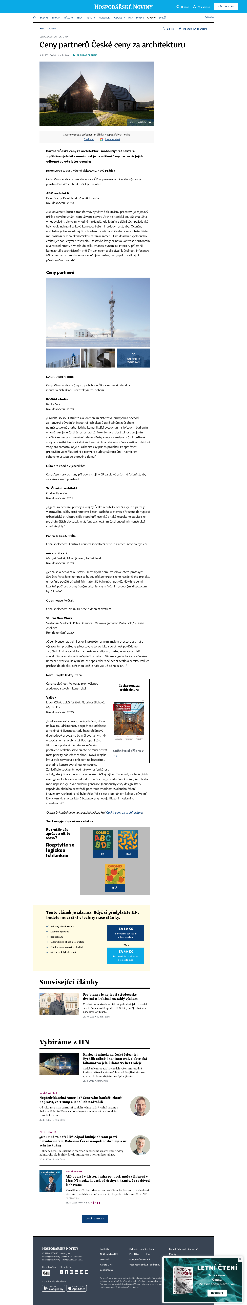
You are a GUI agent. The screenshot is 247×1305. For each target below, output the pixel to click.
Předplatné (226, 6)
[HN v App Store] (77, 1288)
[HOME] (34, 18)
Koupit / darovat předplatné (183, 1249)
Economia (105, 1259)
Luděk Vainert (48, 1092)
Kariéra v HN (106, 1265)
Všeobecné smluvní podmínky (144, 1265)
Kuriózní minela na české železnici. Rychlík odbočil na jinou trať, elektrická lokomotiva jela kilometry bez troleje (115, 1059)
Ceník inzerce (106, 1270)
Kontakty (104, 1249)
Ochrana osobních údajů (142, 1249)
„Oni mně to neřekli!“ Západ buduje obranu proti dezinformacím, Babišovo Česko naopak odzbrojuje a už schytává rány (83, 1141)
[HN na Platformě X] (61, 1272)
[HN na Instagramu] (71, 1272)
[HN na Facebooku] (66, 1272)
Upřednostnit (112, 139)
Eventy (172, 1254)
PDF (115, 756)
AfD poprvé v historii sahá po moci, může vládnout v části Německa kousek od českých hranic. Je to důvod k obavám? (108, 1180)
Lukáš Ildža (141, 122)
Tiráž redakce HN (109, 1254)
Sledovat (89, 139)
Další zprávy (95, 1218)
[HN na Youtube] (86, 1272)
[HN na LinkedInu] (76, 1272)
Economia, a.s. (63, 1253)
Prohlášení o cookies (139, 1254)
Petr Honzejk (47, 1131)
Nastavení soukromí (139, 1259)
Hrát (102, 854)
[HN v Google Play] (53, 1288)
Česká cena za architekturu (124, 812)
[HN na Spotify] (81, 1272)
